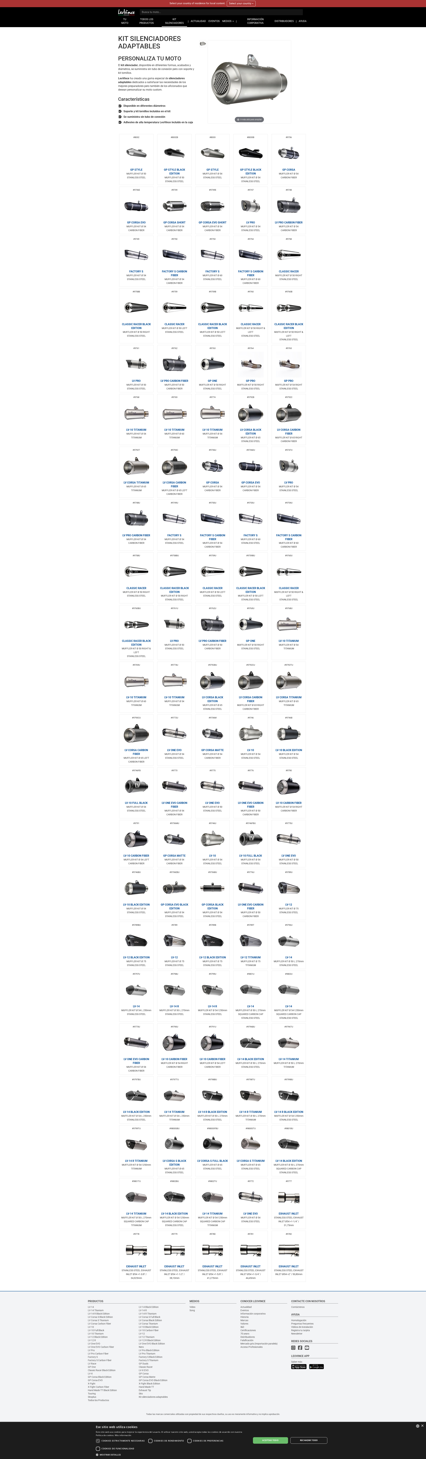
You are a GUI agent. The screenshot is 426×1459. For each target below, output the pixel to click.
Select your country (240, 3)
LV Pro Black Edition (149, 1350)
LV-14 (91, 1307)
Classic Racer (146, 1367)
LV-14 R (143, 1310)
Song (192, 1310)
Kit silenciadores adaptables (153, 1397)
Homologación (298, 1320)
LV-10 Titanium (96, 1333)
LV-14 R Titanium (147, 1313)
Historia (244, 1317)
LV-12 (142, 1333)
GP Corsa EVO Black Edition (153, 1380)
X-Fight (91, 1383)
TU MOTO (124, 21)
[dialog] (213, 1440)
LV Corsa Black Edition (150, 1320)
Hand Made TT (146, 1387)
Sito (141, 1393)
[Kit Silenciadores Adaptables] (202, 43)
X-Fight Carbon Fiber (98, 1387)
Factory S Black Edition (150, 1357)
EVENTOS (214, 21)
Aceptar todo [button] (270, 1440)
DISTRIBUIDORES (284, 21)
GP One (92, 1367)
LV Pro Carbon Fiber (98, 1353)
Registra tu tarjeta (300, 1330)
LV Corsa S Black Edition (100, 1317)
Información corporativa (253, 1313)
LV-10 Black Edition (149, 1327)
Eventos (244, 1310)
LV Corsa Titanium (148, 1323)
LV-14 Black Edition (149, 1307)
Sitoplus (92, 1397)
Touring (92, 1393)
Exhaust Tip (145, 1390)
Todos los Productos (98, 1400)
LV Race (92, 1363)
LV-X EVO (144, 1370)
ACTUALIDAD (198, 21)
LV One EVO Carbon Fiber (101, 1347)
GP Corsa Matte (147, 1377)
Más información (123, 1435)
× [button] (422, 1426)
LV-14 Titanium (96, 1310)
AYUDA (303, 21)
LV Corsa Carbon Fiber (99, 1323)
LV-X (90, 1373)
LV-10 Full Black (96, 1330)
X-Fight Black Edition (149, 1383)
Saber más (296, 1361)
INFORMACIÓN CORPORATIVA (255, 21)
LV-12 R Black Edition (150, 1340)
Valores (244, 1323)
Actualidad (246, 1307)
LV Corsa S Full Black (149, 1317)
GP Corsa (144, 1373)
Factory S (93, 1357)
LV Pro (91, 1350)
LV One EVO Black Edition (152, 1343)
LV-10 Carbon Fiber (149, 1330)
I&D (242, 1327)
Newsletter (296, 1333)
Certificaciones (248, 1330)
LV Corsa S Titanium (98, 1320)
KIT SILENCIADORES (174, 21)
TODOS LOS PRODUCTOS (146, 21)
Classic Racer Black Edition (101, 1370)
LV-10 (91, 1327)
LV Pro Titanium (147, 1353)
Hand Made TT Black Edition (102, 1390)
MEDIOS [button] (227, 21)
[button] (171, 1455)
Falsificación (246, 1340)
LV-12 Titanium (146, 1337)
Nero (141, 1347)
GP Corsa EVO (95, 1380)
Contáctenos (298, 1307)
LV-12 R (92, 1340)
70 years (244, 1333)
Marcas (244, 1320)
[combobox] (417, 1426)
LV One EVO (94, 1343)
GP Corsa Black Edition (99, 1377)
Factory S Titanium (148, 1360)
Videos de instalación (302, 1327)
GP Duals (143, 1363)
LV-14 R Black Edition (99, 1313)
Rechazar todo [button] (309, 1440)
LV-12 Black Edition (98, 1337)
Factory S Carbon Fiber (99, 1360)
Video (192, 1307)
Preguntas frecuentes (302, 1323)
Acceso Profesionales (251, 1347)
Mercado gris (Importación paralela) (259, 1343)
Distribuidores (247, 1337)
